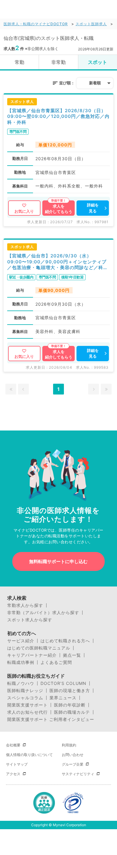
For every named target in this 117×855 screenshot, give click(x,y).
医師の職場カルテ (72, 712)
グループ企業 (72, 764)
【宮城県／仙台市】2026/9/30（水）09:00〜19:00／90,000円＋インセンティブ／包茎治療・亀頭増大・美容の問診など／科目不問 (57, 262)
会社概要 (13, 745)
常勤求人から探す (25, 605)
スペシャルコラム (25, 698)
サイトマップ (17, 764)
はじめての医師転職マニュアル (38, 648)
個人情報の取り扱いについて (29, 754)
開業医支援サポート (27, 705)
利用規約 (69, 745)
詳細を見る (93, 207)
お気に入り (24, 211)
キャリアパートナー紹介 (32, 655)
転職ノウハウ (20, 683)
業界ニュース (63, 698)
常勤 (19, 62)
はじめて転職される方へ (65, 641)
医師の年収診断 (70, 705)
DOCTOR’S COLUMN (63, 683)
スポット (97, 62)
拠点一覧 (72, 655)
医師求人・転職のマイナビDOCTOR (36, 24)
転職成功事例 (20, 662)
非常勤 (58, 62)
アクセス (13, 774)
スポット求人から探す (29, 620)
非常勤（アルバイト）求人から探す (43, 612)
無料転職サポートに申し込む (58, 561)
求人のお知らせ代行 (27, 712)
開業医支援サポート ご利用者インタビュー (50, 719)
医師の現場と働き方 (70, 690)
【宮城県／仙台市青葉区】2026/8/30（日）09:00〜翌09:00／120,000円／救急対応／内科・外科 (58, 116)
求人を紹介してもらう (58, 209)
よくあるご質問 (56, 662)
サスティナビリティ (78, 774)
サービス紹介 (20, 641)
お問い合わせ (72, 754)
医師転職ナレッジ (25, 690)
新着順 (95, 82)
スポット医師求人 (91, 24)
